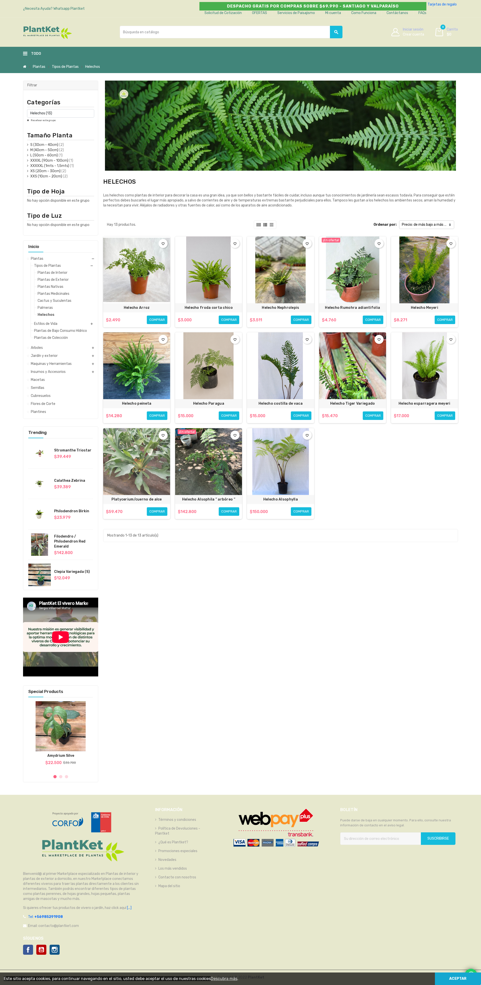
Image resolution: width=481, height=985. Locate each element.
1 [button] (55, 776)
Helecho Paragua (208, 403)
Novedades (167, 860)
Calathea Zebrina (69, 480)
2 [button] (60, 776)
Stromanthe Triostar (72, 450)
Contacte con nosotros (177, 877)
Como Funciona (363, 13)
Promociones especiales (177, 851)
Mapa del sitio (169, 886)
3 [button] (66, 776)
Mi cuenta (333, 13)
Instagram (55, 950)
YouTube (41, 950)
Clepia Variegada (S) (72, 572)
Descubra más (224, 978)
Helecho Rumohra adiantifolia (352, 308)
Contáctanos (397, 13)
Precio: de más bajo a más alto (426, 224)
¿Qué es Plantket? (173, 842)
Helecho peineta (136, 403)
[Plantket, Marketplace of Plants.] (47, 32)
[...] (129, 908)
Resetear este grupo (43, 120)
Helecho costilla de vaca (281, 403)
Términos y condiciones (177, 820)
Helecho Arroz (137, 308)
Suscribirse (438, 838)
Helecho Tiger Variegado (352, 403)
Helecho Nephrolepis (280, 308)
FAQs (422, 13)
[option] (60, 735)
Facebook (28, 950)
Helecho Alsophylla (280, 499)
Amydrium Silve (60, 756)
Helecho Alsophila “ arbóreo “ (208, 499)
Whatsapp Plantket (69, 9)
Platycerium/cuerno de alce (136, 499)
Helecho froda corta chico (209, 308)
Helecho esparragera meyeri (424, 403)
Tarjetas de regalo (442, 4)
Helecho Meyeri (424, 308)
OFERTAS (259, 13)
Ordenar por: (385, 224)
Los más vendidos (172, 868)
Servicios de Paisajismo (296, 13)
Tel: (45, 917)
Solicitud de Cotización (223, 13)
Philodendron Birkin (71, 511)
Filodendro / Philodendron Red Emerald (69, 541)
